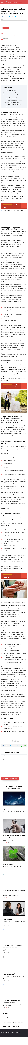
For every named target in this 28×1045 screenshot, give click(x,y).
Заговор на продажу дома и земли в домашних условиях (14, 973)
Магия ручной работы (12, 92)
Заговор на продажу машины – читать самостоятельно (12, 946)
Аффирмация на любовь (13, 95)
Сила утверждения (11, 90)
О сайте (5, 1013)
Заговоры (5, 27)
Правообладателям (9, 1017)
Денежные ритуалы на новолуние (13, 733)
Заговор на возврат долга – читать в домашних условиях (14, 836)
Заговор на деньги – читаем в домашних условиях (12, 1001)
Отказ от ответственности (11, 1026)
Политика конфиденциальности (13, 1022)
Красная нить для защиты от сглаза (14, 731)
